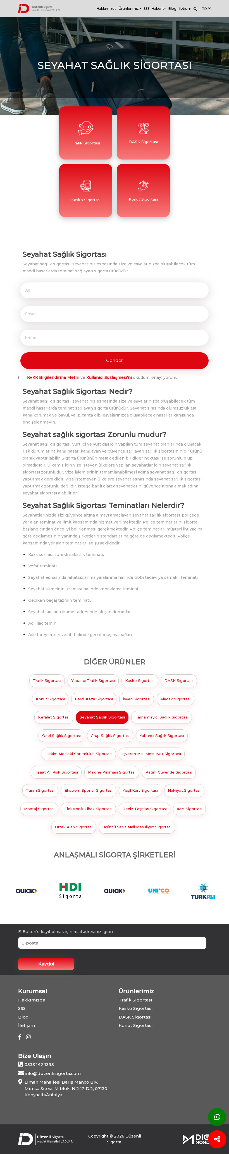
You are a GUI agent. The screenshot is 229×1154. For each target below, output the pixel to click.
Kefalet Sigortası (54, 717)
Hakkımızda (106, 8)
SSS (146, 8)
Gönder (114, 360)
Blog (172, 8)
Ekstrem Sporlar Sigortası (89, 790)
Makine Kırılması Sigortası (111, 772)
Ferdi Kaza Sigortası (94, 699)
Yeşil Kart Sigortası (140, 790)
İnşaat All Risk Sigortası (56, 772)
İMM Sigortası (189, 808)
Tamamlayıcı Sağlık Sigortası (161, 717)
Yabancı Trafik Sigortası (93, 680)
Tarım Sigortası (40, 790)
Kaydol (46, 964)
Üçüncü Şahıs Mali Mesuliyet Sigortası (136, 827)
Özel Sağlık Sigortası (61, 735)
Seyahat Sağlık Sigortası (102, 717)
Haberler (159, 8)
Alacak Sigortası (175, 699)
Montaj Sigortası (39, 808)
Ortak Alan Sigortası (73, 827)
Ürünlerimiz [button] (129, 8)
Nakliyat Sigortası (184, 790)
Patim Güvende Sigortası (168, 772)
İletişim (185, 8)
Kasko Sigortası (139, 680)
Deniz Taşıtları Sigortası (144, 808)
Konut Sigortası (50, 699)
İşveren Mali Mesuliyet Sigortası (151, 753)
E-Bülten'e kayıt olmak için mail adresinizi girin (65, 931)
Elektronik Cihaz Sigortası (88, 808)
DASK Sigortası (178, 680)
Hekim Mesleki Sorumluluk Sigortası (78, 753)
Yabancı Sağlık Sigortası (162, 735)
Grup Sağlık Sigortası (110, 735)
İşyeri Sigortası (136, 699)
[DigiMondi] (197, 1138)
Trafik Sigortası (47, 680)
